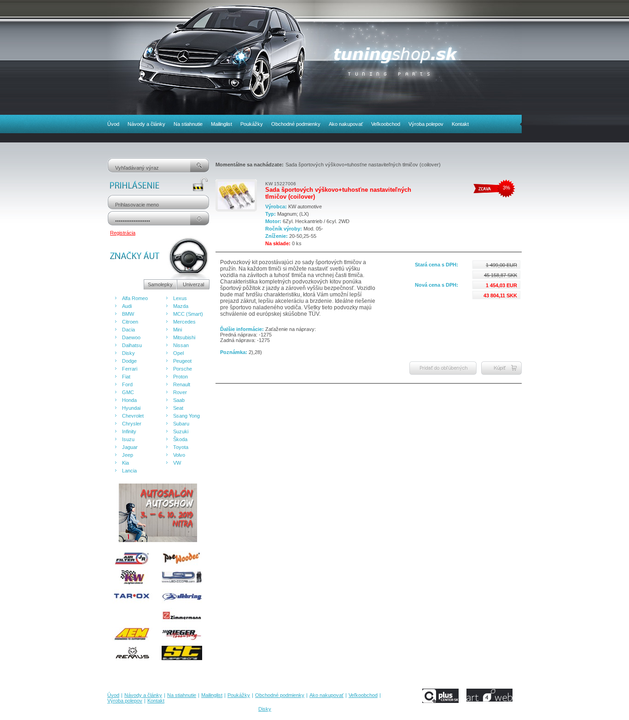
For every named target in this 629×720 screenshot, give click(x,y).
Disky (128, 353)
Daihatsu (132, 345)
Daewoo (131, 337)
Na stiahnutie (188, 124)
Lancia (129, 470)
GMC (128, 392)
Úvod (113, 124)
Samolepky (160, 284)
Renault (181, 384)
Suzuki (180, 431)
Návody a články (146, 124)
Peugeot (182, 361)
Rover (180, 392)
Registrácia (122, 233)
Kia (125, 463)
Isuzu (128, 439)
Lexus (180, 298)
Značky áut (125, 284)
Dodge (129, 361)
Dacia (128, 329)
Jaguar (130, 447)
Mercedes (184, 322)
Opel (178, 353)
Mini (177, 329)
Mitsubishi (184, 337)
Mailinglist (221, 124)
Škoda (180, 439)
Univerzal (193, 284)
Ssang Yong (186, 416)
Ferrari (129, 369)
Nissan (181, 345)
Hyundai (131, 408)
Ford (127, 384)
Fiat (126, 376)
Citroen (130, 322)
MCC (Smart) (188, 314)
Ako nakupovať (346, 124)
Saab (179, 400)
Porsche (182, 369)
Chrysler (131, 423)
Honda (129, 400)
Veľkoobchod (385, 124)
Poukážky (251, 124)
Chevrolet (133, 416)
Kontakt (460, 124)
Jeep (127, 455)
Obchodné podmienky (295, 124)
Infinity (129, 431)
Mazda (180, 306)
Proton (180, 376)
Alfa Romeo (135, 298)
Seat (178, 408)
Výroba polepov (425, 124)
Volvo (179, 455)
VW (177, 463)
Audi (127, 306)
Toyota (180, 447)
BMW (128, 314)
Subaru (181, 423)
